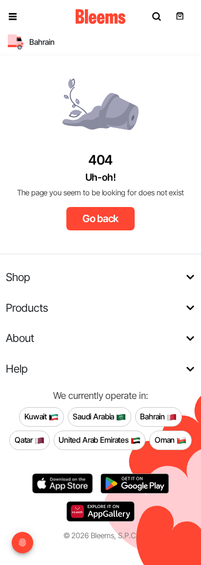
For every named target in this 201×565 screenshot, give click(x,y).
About (20, 337)
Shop (18, 276)
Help (17, 368)
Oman (166, 440)
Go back (100, 218)
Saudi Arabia (94, 416)
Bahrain (153, 416)
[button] (13, 16)
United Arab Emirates (95, 440)
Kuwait (36, 416)
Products (27, 307)
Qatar (25, 440)
